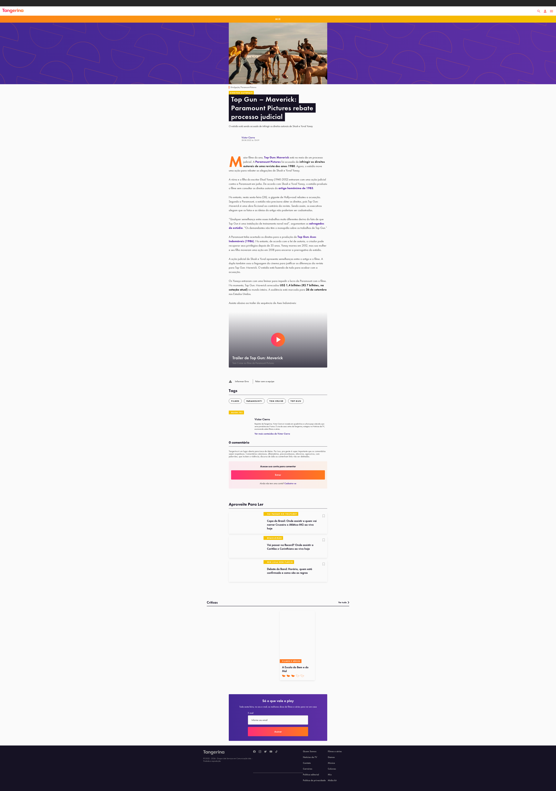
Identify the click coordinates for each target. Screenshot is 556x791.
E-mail (250, 713)
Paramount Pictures (268, 162)
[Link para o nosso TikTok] (276, 751)
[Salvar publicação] (323, 516)
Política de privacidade (314, 780)
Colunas (332, 769)
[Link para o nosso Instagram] (260, 751)
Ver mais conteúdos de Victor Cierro (272, 433)
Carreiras (307, 769)
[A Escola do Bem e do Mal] (297, 637)
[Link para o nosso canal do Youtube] (271, 751)
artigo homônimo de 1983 (295, 188)
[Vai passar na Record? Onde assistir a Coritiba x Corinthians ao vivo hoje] (246, 547)
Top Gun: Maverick (276, 157)
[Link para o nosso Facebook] (254, 751)
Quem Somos (309, 751)
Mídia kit (332, 780)
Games (331, 757)
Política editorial (311, 774)
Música (331, 763)
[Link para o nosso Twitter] (265, 751)
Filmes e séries (335, 751)
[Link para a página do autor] (235, 139)
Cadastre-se (290, 483)
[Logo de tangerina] (12, 11)
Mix (330, 774)
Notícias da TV (310, 757)
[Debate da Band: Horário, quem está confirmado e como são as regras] (246, 571)
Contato (307, 763)
